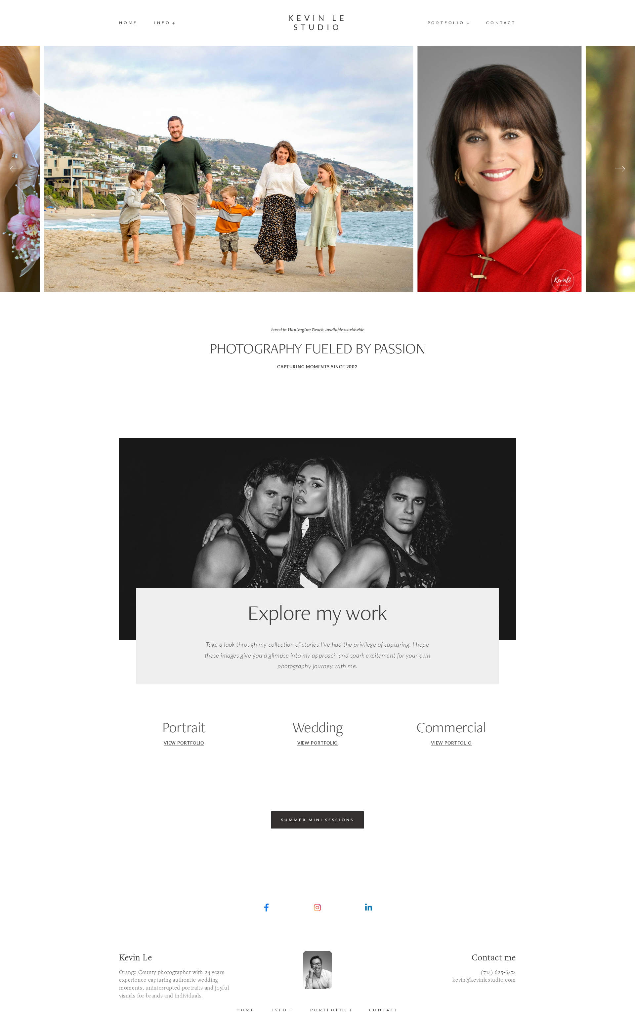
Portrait (183, 727)
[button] (165, 23)
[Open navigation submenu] (468, 23)
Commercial (451, 727)
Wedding (317, 727)
